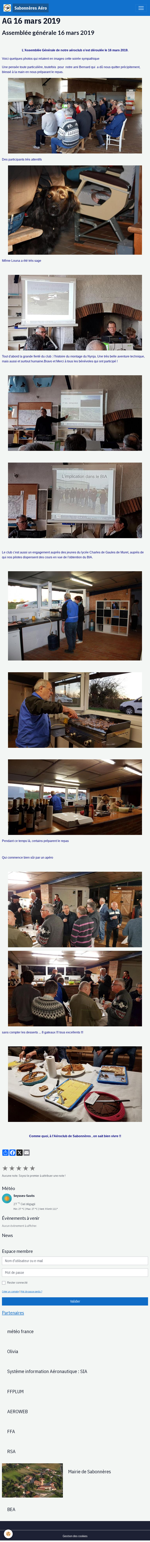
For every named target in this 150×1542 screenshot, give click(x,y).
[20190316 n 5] (75, 210)
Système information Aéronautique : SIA (47, 1371)
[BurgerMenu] (141, 8)
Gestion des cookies (75, 1536)
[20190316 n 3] (75, 413)
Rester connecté (17, 1282)
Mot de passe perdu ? (31, 1291)
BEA (11, 1509)
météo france (20, 1331)
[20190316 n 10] (75, 1084)
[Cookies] (8, 1533)
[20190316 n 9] (75, 988)
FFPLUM (15, 1391)
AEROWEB (17, 1411)
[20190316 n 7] (75, 710)
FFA (11, 1431)
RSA (11, 1451)
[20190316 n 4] (75, 615)
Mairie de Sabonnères (89, 1471)
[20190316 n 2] (75, 312)
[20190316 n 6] (75, 500)
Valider (75, 1301)
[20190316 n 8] (75, 909)
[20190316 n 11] (75, 797)
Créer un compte (10, 1291)
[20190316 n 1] (75, 115)
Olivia (12, 1351)
